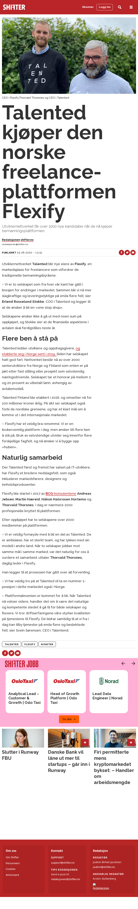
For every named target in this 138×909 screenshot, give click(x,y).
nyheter (47, 644)
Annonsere (12, 875)
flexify (29, 644)
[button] (122, 663)
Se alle (67, 719)
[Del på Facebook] (121, 252)
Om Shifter (12, 857)
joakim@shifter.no (104, 867)
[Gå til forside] (21, 7)
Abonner (88, 7)
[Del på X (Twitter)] (127, 252)
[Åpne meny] (131, 7)
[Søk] (120, 7)
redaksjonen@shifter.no (65, 879)
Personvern (13, 863)
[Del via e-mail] (133, 252)
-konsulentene (61, 493)
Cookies (10, 869)
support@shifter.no (63, 862)
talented (12, 644)
